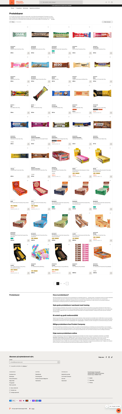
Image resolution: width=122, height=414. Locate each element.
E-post (10, 359)
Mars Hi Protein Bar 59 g (36, 107)
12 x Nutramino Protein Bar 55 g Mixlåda (102, 266)
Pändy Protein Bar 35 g (77, 107)
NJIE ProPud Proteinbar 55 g (78, 49)
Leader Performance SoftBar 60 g (79, 79)
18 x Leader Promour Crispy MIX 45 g (60, 266)
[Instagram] (109, 357)
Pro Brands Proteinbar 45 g (99, 49)
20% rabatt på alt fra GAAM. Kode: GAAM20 (61, 5)
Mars (62, 337)
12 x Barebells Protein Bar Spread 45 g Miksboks (19, 236)
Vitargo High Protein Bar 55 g (17, 170)
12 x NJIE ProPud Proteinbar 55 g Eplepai (38, 203)
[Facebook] (106, 357)
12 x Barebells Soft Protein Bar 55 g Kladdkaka (39, 236)
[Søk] (41, 2)
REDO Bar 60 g (55, 79)
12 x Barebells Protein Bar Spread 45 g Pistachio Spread (60, 236)
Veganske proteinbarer (34, 8)
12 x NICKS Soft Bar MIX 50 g (37, 266)
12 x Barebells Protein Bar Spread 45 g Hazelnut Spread (101, 203)
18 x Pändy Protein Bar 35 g (99, 235)
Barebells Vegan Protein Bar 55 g (38, 79)
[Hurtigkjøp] (28, 53)
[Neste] (67, 283)
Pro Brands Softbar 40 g (57, 107)
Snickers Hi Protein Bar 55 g (99, 79)
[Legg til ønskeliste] (27, 27)
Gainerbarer (25, 8)
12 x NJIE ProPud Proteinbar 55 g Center (20, 202)
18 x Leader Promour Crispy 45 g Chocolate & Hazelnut (18, 267)
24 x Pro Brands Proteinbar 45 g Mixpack (59, 170)
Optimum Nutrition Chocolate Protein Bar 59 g (39, 139)
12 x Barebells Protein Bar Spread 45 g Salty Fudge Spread (60, 203)
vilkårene (24, 366)
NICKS (70, 337)
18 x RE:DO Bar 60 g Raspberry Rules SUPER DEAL (80, 170)
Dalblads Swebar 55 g (77, 138)
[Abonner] (58, 362)
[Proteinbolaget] (20, 2)
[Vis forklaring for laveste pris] (80, 112)
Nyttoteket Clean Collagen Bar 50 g (60, 138)
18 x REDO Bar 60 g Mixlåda (78, 266)
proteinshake (81, 320)
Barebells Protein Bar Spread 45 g (59, 49)
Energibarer (19, 8)
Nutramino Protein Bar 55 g (17, 138)
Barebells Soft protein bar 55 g (38, 49)
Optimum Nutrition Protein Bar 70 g (39, 170)
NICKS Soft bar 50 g (15, 79)
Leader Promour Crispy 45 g (99, 107)
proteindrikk (72, 320)
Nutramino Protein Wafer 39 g (99, 138)
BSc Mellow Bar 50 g (15, 107)
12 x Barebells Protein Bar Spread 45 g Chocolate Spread (81, 203)
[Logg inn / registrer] (106, 2)
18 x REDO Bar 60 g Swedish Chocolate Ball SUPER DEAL (102, 170)
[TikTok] (112, 357)
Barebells (55, 337)
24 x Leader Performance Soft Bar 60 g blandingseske (81, 236)
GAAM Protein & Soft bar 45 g (17, 49)
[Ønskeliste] (109, 2)
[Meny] (11, 2)
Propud (59, 337)
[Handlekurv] (112, 2)
